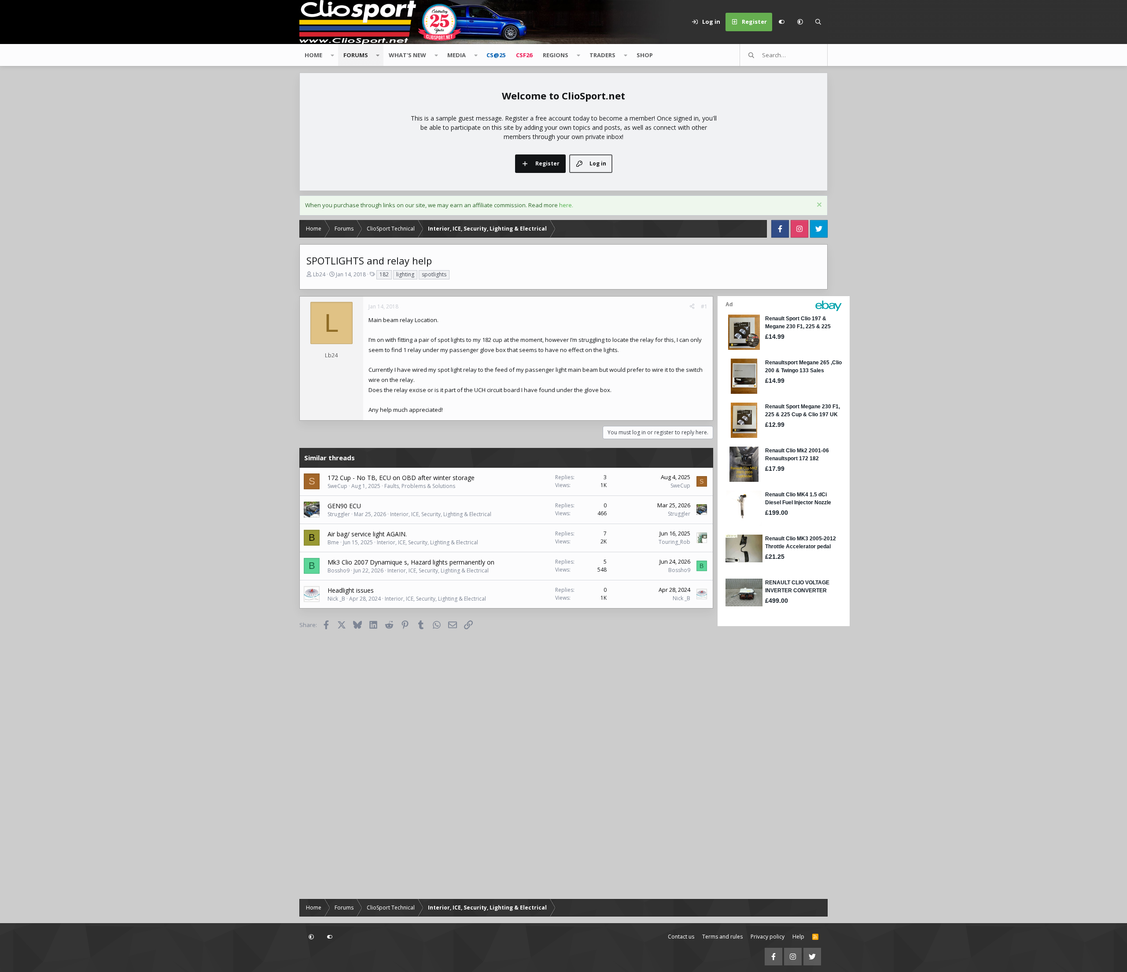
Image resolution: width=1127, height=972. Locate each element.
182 (384, 274)
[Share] (692, 306)
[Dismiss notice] (818, 205)
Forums (355, 55)
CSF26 (524, 55)
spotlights (434, 274)
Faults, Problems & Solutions (419, 486)
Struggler (339, 514)
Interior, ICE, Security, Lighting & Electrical (440, 514)
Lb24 (319, 274)
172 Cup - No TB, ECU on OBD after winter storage (401, 477)
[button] (800, 22)
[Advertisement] (773, 760)
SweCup (337, 486)
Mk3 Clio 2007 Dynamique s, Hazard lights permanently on (411, 562)
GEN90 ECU (344, 506)
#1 (704, 306)
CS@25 (495, 55)
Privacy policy (767, 936)
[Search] (818, 22)
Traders (602, 55)
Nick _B (336, 598)
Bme (333, 542)
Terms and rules (722, 936)
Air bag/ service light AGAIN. (367, 534)
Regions (555, 55)
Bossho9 (339, 570)
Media (456, 55)
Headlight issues (351, 590)
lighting (405, 274)
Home (313, 55)
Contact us (681, 936)
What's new (407, 55)
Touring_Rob (674, 542)
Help (798, 936)
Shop (645, 55)
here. (566, 205)
